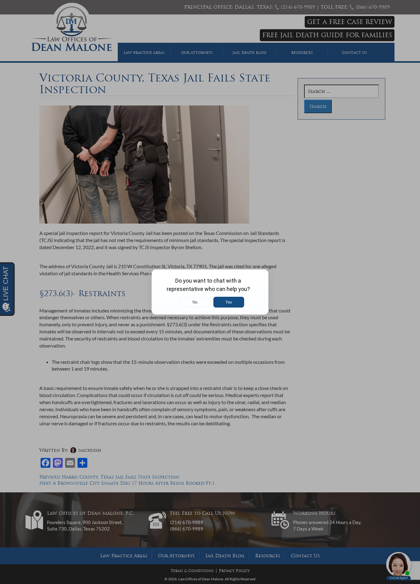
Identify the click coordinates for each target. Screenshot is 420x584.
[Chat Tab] (210, 292)
